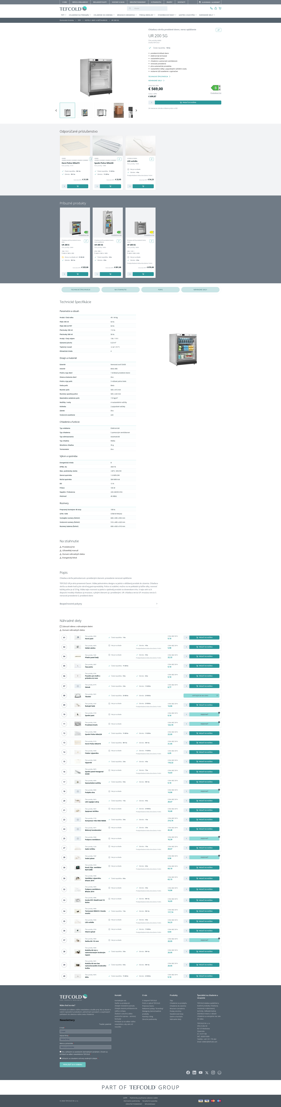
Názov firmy (64, 1036)
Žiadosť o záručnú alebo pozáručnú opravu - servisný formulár (125, 1016)
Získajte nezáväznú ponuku (125, 1006)
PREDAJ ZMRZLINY (146, 15)
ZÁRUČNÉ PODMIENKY (134, 1104)
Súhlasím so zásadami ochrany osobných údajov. (80, 1058)
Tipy (171, 1000)
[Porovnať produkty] (91, 159)
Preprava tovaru (148, 1006)
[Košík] (220, 8)
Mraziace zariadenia (177, 1008)
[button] (67, 110)
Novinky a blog (147, 1016)
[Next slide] (136, 110)
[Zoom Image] (96, 64)
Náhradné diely (175, 1019)
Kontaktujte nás (120, 1000)
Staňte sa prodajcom (122, 1003)
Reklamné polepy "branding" (152, 1008)
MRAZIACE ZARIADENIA (126, 15)
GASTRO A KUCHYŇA (187, 15)
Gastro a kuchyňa (176, 1016)
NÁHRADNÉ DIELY (206, 15)
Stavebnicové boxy (176, 1014)
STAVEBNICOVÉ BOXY (166, 15)
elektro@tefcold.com (209, 1042)
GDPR (125, 1098)
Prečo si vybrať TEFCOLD (151, 1003)
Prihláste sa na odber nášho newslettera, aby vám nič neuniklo (125, 1024)
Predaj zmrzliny (175, 1011)
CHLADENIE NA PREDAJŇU (79, 15)
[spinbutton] (151, 102)
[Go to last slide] (56, 110)
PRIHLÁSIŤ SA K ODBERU (72, 1064)
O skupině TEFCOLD (149, 1000)
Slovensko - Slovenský (211, 2)
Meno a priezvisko (67, 1043)
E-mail (62, 1028)
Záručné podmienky (149, 1019)
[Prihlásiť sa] (215, 8)
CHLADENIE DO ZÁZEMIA (103, 15)
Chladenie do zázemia (178, 1006)
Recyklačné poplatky (149, 1101)
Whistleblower (150, 1104)
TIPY (62, 15)
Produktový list (216, 93)
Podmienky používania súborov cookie (144, 1098)
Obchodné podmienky (132, 1101)
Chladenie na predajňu (178, 1003)
